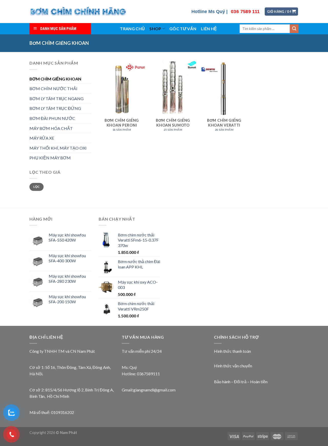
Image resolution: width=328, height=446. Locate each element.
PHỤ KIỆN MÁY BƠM (50, 157)
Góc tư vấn (182, 28)
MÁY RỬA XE (41, 138)
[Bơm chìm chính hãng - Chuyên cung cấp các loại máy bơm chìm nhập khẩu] (78, 11)
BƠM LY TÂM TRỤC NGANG (56, 98)
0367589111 (148, 373)
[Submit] (294, 28)
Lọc (36, 187)
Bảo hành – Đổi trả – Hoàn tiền (241, 381)
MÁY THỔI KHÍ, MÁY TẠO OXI (58, 148)
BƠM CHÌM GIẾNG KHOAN (55, 78)
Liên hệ (209, 28)
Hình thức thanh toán (232, 351)
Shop (155, 28)
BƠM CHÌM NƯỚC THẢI (53, 88)
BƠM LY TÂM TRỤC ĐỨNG (55, 108)
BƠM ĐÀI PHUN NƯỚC (52, 118)
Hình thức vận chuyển (233, 365)
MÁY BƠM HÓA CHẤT (51, 128)
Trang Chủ (132, 28)
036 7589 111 (245, 11)
